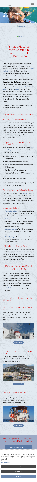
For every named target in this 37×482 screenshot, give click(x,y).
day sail (17, 89)
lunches (25, 193)
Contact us (9, 288)
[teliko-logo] (15, 3)
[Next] (35, 14)
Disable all (18, 472)
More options (18, 467)
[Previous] (1, 14)
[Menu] (32, 3)
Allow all (18, 476)
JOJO (18, 76)
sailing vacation (23, 87)
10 (24, 20)
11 (25, 20)
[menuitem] (32, 3)
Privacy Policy (5, 462)
